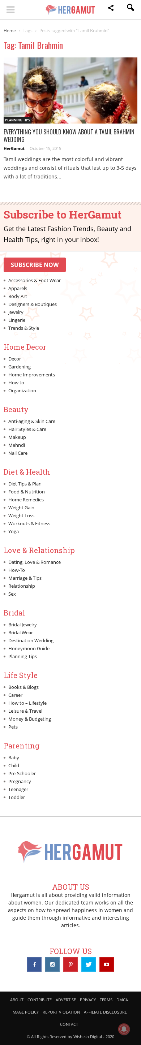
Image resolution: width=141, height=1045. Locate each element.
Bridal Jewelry (22, 624)
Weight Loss (21, 515)
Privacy (88, 999)
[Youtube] (106, 964)
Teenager (18, 789)
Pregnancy (19, 781)
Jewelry (16, 312)
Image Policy (25, 1012)
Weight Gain (21, 507)
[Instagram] (52, 964)
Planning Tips (17, 120)
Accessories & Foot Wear (34, 280)
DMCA (122, 999)
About (17, 999)
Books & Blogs (23, 687)
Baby (13, 757)
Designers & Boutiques (32, 304)
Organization (22, 390)
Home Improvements (31, 374)
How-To (16, 570)
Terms (106, 999)
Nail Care (17, 453)
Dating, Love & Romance (34, 562)
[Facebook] (34, 964)
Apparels (17, 288)
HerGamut (14, 148)
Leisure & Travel (25, 711)
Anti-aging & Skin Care (31, 421)
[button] (110, 8)
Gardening (19, 366)
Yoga (13, 531)
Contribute (39, 999)
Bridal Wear (20, 632)
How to (16, 382)
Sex (12, 594)
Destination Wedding (31, 640)
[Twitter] (88, 964)
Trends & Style (23, 328)
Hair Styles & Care (27, 429)
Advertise (66, 999)
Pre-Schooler (22, 773)
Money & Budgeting (29, 719)
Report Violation (61, 1012)
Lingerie (16, 320)
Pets (13, 727)
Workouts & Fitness (29, 523)
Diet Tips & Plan (25, 483)
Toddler (16, 797)
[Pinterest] (70, 964)
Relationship (21, 586)
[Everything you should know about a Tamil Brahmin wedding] (70, 90)
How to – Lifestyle (27, 703)
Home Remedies (26, 499)
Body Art (17, 296)
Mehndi (16, 445)
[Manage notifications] (124, 1029)
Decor (14, 358)
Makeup (17, 437)
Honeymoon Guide (29, 648)
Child (13, 765)
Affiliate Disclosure (105, 1012)
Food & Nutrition (26, 491)
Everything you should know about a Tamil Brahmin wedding (69, 136)
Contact (69, 1024)
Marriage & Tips (25, 578)
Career (15, 695)
